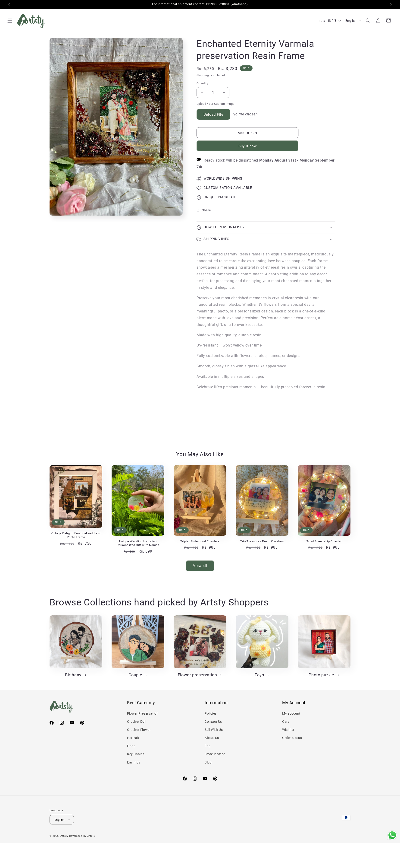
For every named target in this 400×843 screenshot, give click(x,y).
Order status (292, 738)
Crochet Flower (139, 730)
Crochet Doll (136, 721)
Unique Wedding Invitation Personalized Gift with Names (138, 543)
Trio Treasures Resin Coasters (262, 541)
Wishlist (288, 730)
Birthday (73, 674)
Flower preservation (197, 674)
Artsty (64, 835)
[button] (10, 21)
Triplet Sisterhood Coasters (200, 541)
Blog (208, 762)
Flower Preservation (142, 713)
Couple (135, 674)
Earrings (133, 762)
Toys (259, 674)
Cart (285, 721)
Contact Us (213, 721)
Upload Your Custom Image (215, 103)
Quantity (202, 83)
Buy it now (247, 146)
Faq (208, 746)
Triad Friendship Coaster (324, 541)
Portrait (133, 738)
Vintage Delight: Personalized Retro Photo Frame (76, 535)
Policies (211, 713)
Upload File (213, 114)
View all (200, 566)
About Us (212, 738)
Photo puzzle (321, 674)
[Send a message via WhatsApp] (392, 835)
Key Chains (135, 754)
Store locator (215, 754)
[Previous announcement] (9, 4)
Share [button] (206, 210)
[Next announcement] (391, 4)
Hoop (131, 746)
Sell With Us (214, 730)
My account (291, 713)
